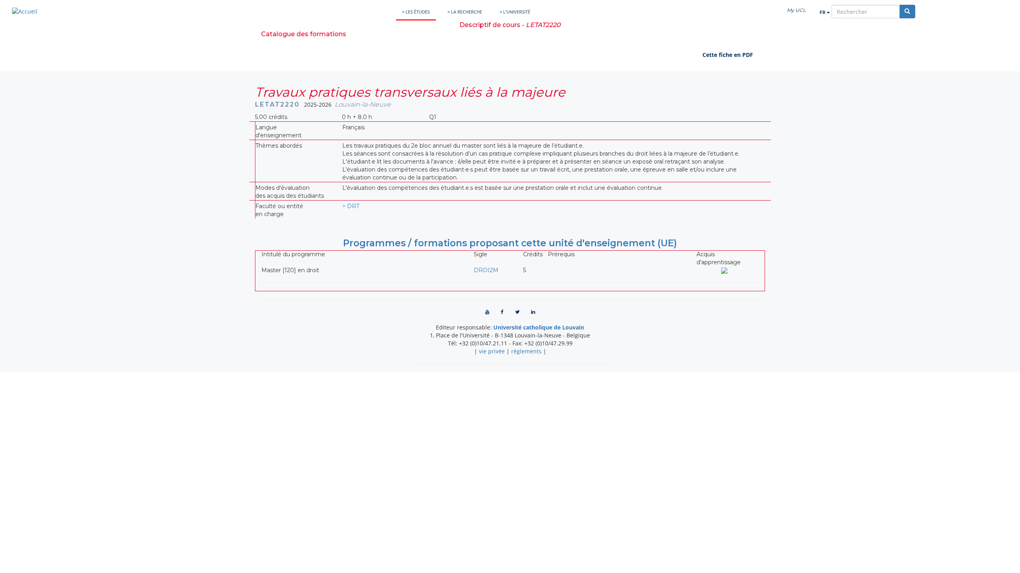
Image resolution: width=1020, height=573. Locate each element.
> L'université (515, 12)
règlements (526, 351)
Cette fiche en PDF (727, 54)
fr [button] (823, 12)
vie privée (492, 351)
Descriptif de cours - (510, 25)
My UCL (796, 10)
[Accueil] (24, 11)
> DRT (350, 206)
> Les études (416, 12)
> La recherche (464, 12)
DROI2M (486, 270)
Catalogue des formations (303, 34)
